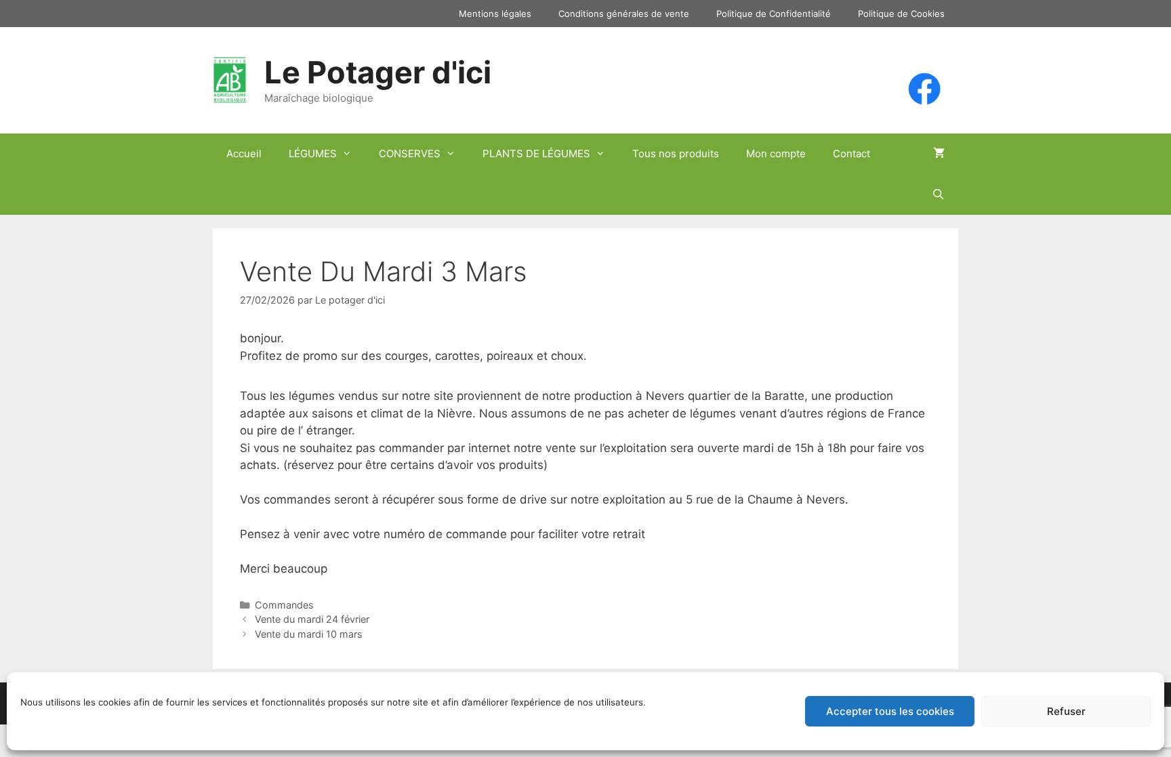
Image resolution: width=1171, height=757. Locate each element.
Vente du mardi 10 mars (309, 634)
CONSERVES (409, 153)
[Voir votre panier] (939, 154)
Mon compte (776, 153)
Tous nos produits (675, 153)
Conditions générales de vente (623, 13)
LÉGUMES (313, 153)
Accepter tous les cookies (890, 711)
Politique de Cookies (901, 13)
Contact (851, 153)
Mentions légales (495, 13)
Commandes (284, 605)
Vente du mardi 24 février (312, 619)
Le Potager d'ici (377, 72)
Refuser (1066, 711)
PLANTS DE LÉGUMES (536, 153)
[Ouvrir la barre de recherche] (938, 194)
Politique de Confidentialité (773, 13)
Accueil (244, 153)
